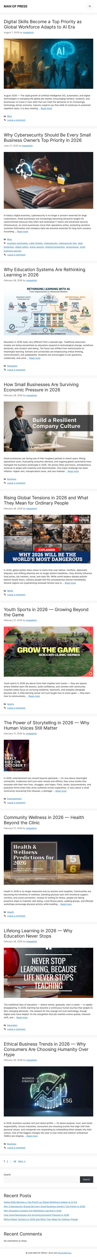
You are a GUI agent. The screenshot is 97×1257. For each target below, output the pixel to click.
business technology (17, 243)
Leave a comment (16, 120)
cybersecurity (50, 243)
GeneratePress (64, 1253)
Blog (9, 116)
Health (10, 912)
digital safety (21, 247)
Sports (10, 704)
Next (22, 1161)
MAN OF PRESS (15, 6)
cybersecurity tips (68, 243)
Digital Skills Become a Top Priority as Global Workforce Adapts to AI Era (43, 24)
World (10, 591)
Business (11, 479)
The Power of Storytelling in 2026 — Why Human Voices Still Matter (46, 725)
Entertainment (14, 799)
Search (7, 1174)
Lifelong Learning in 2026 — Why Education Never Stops (38, 933)
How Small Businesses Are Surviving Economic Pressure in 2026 (41, 387)
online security (37, 247)
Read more (46, 108)
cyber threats (36, 243)
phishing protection (55, 247)
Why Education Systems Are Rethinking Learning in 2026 (33, 1211)
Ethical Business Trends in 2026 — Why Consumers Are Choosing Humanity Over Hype (46, 1049)
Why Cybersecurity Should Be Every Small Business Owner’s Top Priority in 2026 (47, 137)
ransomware (72, 247)
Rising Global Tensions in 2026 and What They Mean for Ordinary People (46, 500)
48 (15, 1161)
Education (12, 366)
